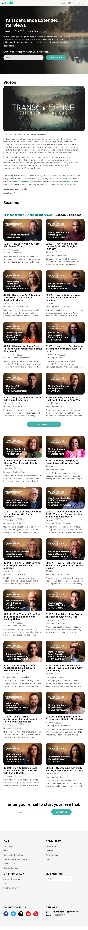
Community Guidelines (13, 855)
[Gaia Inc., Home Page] (9, 2)
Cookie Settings (10, 868)
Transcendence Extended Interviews (28, 215)
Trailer (76, 57)
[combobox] (59, 878)
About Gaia (8, 846)
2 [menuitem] (11, 207)
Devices (7, 851)
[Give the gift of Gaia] (69, 3)
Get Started (56, 57)
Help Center (51, 846)
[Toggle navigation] (3, 3)
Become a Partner (11, 888)
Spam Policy (9, 864)
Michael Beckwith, (21, 182)
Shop (5, 883)
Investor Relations (11, 879)
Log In (80, 3)
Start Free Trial (44, 424)
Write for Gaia (52, 855)
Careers (49, 851)
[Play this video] (44, 108)
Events (49, 859)
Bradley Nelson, (66, 182)
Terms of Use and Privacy (15, 859)
